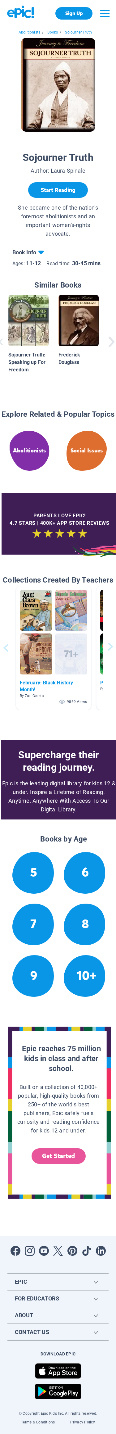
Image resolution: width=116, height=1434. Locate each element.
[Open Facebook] (15, 1251)
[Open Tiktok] (87, 1251)
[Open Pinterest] (72, 1251)
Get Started (58, 1156)
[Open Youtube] (44, 1251)
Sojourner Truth (78, 32)
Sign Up (74, 13)
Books (52, 32)
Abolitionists (29, 32)
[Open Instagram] (30, 1251)
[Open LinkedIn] (101, 1251)
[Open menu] (104, 13)
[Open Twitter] (58, 1251)
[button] (53, 648)
